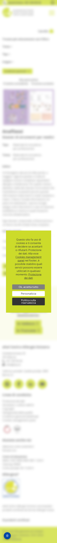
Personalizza (28, 293)
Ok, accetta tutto (28, 287)
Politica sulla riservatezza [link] (28, 302)
